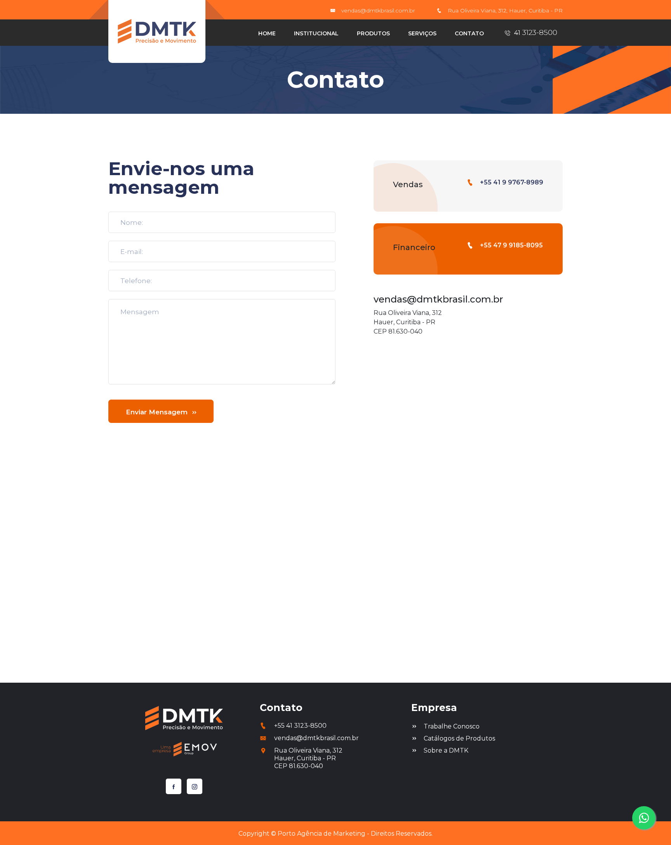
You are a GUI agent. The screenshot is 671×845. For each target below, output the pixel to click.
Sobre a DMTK (446, 750)
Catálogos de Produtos (459, 738)
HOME (267, 33)
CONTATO (469, 33)
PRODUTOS (373, 33)
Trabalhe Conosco (452, 726)
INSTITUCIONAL (316, 33)
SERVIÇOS (422, 33)
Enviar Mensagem (157, 412)
